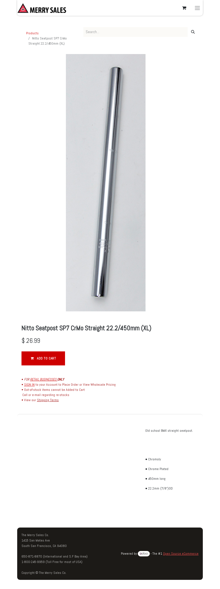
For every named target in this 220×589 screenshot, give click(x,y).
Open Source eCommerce (181, 553)
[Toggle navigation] (197, 7)
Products (32, 33)
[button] (43, 358)
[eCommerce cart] (184, 8)
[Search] (193, 32)
